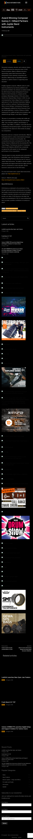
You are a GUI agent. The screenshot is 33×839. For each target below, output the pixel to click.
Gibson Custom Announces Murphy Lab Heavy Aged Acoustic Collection (25, 649)
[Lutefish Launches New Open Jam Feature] (27, 230)
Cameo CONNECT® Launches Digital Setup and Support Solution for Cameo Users (12, 243)
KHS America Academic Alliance (9, 210)
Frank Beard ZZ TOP (7, 236)
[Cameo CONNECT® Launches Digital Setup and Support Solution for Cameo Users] (27, 243)
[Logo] (12, 2)
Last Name (5, 809)
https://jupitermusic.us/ (14, 174)
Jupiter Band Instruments (11, 208)
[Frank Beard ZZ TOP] (27, 236)
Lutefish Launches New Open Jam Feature (12, 229)
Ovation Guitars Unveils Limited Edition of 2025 (7, 648)
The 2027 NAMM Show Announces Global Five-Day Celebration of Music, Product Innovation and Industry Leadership (12, 250)
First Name (5, 802)
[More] (24, 61)
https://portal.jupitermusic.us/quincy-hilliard (13, 180)
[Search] (28, 218)
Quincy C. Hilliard (21, 210)
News (3, 680)
